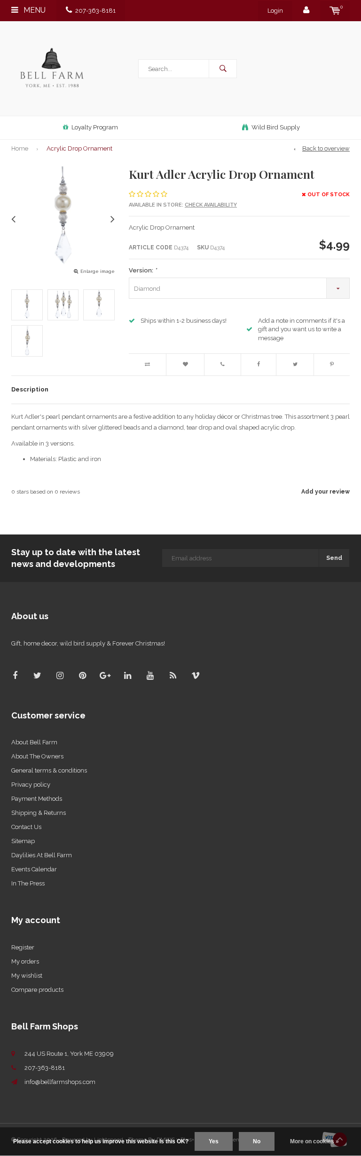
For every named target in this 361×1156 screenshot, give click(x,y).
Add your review (325, 491)
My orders (25, 961)
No (256, 1141)
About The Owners (37, 756)
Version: (143, 270)
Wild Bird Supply (275, 127)
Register (22, 947)
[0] (335, 10)
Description (29, 389)
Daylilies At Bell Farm (41, 855)
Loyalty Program (94, 127)
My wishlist (26, 975)
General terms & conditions (49, 770)
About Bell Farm (34, 742)
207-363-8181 (95, 10)
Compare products (37, 989)
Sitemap (23, 841)
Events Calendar (34, 869)
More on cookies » (314, 1141)
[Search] (223, 68)
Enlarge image (97, 271)
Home (19, 148)
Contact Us (26, 826)
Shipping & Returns (38, 812)
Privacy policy (30, 784)
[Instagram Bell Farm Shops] (60, 675)
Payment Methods (36, 798)
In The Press (28, 883)
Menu (34, 10)
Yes (214, 1141)
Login (275, 10)
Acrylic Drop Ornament (79, 148)
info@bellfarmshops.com (59, 1081)
